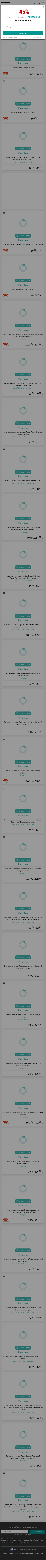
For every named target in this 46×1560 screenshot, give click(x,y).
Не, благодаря (37, 37)
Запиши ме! (23, 33)
